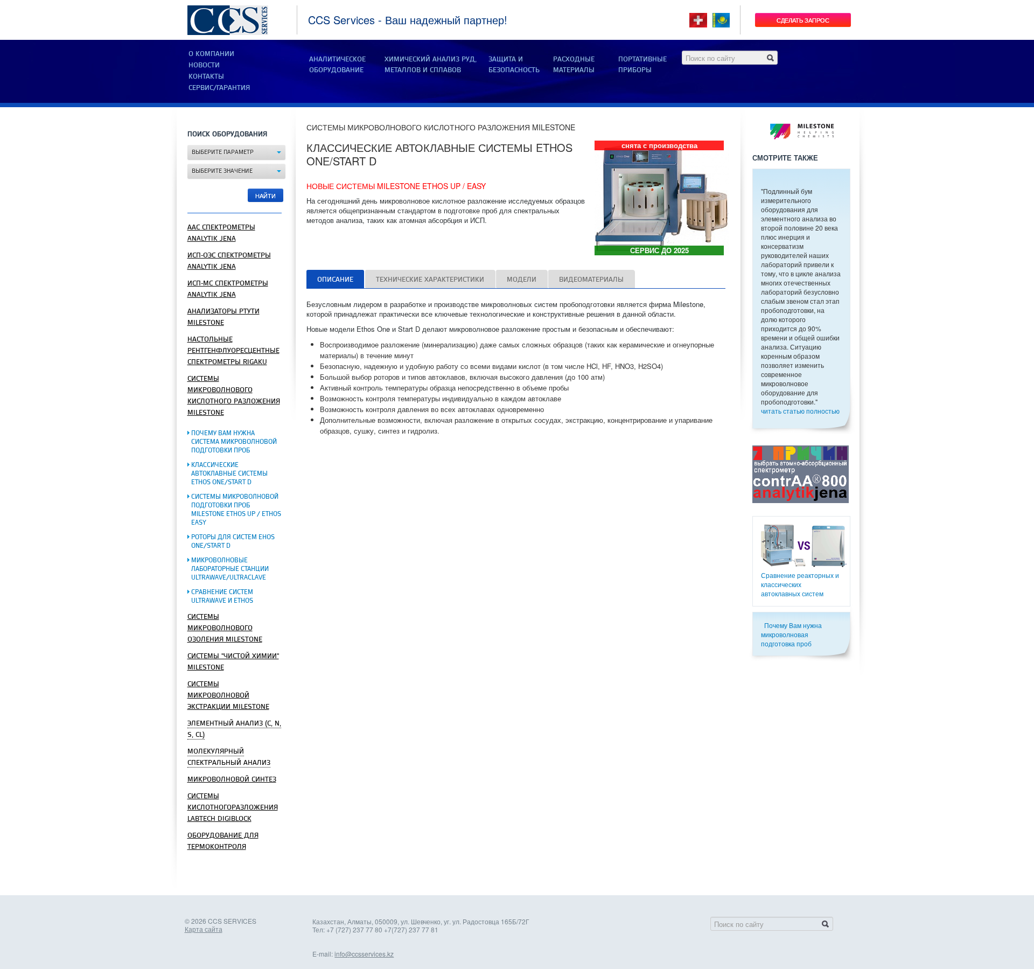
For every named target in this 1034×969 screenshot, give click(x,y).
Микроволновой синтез (231, 779)
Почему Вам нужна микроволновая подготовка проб (791, 634)
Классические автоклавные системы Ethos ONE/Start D (229, 473)
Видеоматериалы (591, 279)
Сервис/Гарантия (219, 87)
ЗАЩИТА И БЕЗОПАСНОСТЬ (514, 64)
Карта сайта (203, 928)
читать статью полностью (800, 410)
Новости (204, 65)
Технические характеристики (430, 279)
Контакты (206, 76)
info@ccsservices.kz (364, 953)
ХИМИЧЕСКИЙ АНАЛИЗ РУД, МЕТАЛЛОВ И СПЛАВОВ (431, 64)
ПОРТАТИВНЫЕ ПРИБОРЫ (642, 64)
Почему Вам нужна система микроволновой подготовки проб (234, 442)
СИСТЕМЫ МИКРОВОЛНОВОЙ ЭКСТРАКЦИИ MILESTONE (228, 695)
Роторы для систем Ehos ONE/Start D (233, 541)
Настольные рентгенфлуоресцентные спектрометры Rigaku (233, 350)
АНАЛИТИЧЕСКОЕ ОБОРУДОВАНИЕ (337, 64)
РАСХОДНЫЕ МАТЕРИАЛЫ (574, 64)
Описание (335, 279)
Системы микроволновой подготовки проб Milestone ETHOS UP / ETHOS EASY (236, 510)
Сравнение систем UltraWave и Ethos (222, 596)
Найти (265, 195)
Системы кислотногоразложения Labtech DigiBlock (232, 807)
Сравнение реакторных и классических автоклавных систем (800, 584)
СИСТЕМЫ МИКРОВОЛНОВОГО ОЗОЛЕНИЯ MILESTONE (224, 628)
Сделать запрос (803, 20)
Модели (521, 279)
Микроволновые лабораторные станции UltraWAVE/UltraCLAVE (230, 569)
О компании (211, 54)
